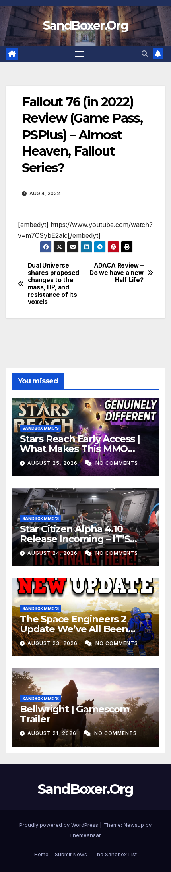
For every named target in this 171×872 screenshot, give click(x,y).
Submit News (71, 854)
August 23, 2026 (53, 643)
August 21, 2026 (52, 733)
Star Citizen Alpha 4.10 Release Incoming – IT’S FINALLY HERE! (75, 538)
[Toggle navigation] (80, 54)
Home (41, 854)
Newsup (134, 825)
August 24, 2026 (53, 553)
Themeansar (85, 835)
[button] (145, 54)
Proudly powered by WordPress (59, 825)
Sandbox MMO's (40, 428)
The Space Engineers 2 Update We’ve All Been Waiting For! (74, 629)
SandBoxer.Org (85, 25)
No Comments (116, 463)
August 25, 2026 (53, 463)
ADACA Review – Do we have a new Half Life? (116, 273)
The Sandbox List (115, 854)
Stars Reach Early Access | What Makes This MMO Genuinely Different (80, 448)
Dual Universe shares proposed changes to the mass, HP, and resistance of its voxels (53, 284)
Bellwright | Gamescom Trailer (74, 714)
